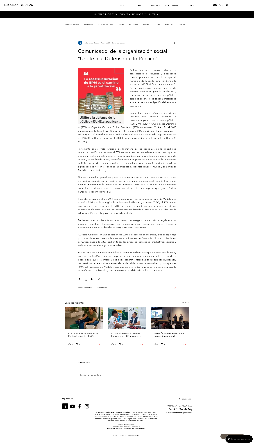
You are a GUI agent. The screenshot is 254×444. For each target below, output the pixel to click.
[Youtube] (72, 406)
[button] (227, 5)
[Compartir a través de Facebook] (79, 279)
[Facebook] (79, 406)
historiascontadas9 (174, 412)
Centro (157, 24)
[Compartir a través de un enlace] (98, 279)
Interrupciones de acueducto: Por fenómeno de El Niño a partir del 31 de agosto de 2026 (83, 334)
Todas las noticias (72, 24)
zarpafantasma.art (135, 435)
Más (180, 24)
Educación (133, 24)
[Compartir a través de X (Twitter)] (86, 279)
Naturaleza (88, 24)
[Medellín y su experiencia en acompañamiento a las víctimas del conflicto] (170, 318)
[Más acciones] (174, 42)
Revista (146, 24)
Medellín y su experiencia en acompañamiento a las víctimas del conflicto (169, 334)
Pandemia (169, 24)
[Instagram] (87, 406)
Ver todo (185, 302)
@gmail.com (187, 412)
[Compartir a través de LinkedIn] (92, 279)
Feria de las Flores (106, 24)
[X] (65, 406)
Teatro (121, 24)
